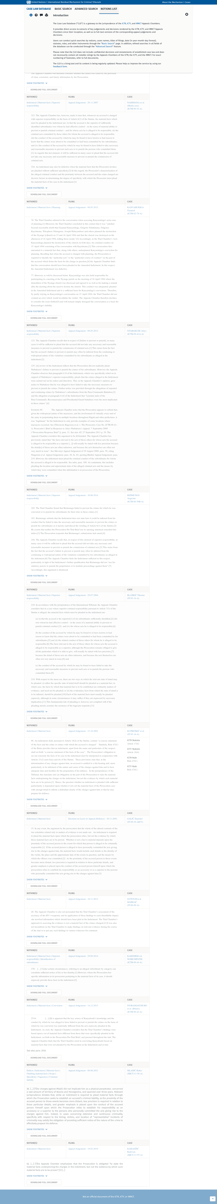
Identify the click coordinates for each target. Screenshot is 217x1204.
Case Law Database (39, 9)
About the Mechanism (172, 2)
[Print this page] (46, 15)
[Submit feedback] (41, 15)
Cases (187, 2)
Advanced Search (104, 47)
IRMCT (139, 24)
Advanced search (86, 9)
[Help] (36, 15)
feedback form (60, 67)
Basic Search (108, 44)
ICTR (124, 24)
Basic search (63, 9)
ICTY (129, 24)
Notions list (109, 9)
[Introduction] (31, 15)
